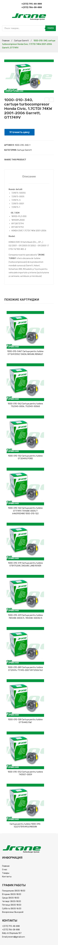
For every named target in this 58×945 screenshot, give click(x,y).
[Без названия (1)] (29, 76)
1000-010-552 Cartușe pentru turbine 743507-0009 (25, 773)
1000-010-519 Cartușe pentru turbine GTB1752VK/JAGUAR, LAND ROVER (25, 564)
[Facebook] (29, 160)
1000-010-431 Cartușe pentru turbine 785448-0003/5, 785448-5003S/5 (25, 616)
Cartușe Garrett (21, 40)
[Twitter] (34, 160)
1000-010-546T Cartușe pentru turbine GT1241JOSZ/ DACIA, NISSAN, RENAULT (25, 352)
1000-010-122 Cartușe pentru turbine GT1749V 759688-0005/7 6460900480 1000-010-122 (25, 511)
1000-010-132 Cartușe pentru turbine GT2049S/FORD (25, 457)
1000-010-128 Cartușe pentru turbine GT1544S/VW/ (25, 721)
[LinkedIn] (46, 160)
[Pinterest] (38, 160)
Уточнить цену (19, 132)
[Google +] (42, 160)
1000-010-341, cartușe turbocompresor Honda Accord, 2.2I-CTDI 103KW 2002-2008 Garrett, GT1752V (47, 100)
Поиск (50, 28)
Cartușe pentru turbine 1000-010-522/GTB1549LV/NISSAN (25, 825)
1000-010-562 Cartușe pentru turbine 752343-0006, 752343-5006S (25, 405)
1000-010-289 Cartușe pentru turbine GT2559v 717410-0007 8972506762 (25, 668)
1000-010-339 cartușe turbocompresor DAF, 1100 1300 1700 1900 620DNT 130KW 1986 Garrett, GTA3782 (52, 100)
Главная (5, 40)
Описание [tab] (29, 176)
